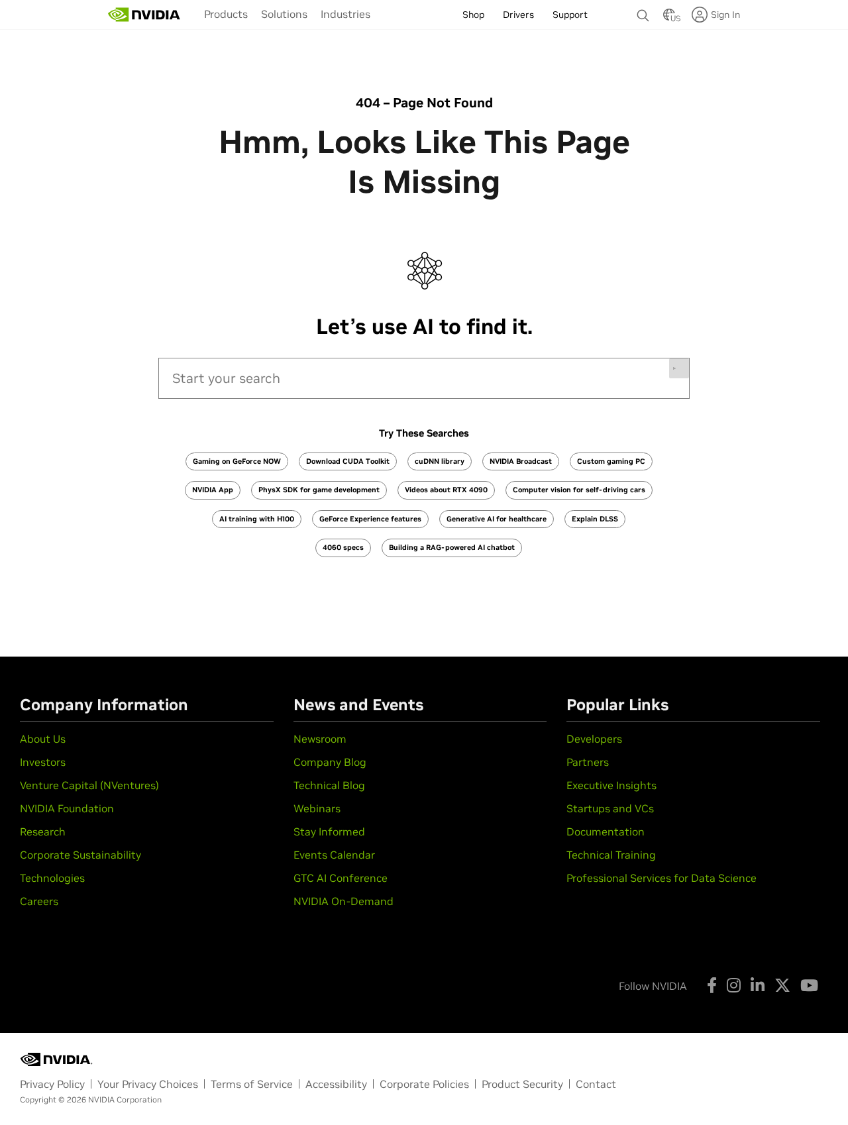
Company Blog (329, 762)
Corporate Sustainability (80, 854)
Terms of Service (252, 1084)
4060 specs (343, 547)
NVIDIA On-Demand (343, 901)
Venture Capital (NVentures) (89, 785)
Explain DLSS (595, 518)
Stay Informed (329, 831)
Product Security (522, 1084)
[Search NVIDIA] (643, 12)
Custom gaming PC (611, 461)
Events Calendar (334, 854)
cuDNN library (439, 461)
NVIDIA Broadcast (521, 461)
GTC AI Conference (340, 877)
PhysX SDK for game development (319, 489)
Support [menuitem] (570, 15)
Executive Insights (611, 785)
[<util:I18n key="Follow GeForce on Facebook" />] (712, 985)
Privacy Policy (52, 1084)
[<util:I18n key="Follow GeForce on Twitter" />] (782, 985)
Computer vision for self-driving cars (579, 489)
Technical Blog (329, 785)
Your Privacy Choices (147, 1084)
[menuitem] (225, 14)
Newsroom (319, 738)
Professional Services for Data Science (661, 877)
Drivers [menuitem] (518, 15)
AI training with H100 (256, 518)
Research (43, 831)
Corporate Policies (424, 1084)
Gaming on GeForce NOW (237, 461)
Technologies (52, 877)
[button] (669, 18)
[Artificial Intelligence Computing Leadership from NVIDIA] (144, 14)
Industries (345, 14)
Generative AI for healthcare (497, 518)
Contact (596, 1084)
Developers (594, 738)
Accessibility (336, 1084)
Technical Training (611, 854)
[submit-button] (679, 368)
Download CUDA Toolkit (348, 461)
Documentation (605, 831)
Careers (39, 901)
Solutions (284, 14)
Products (226, 14)
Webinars (317, 808)
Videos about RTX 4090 (446, 489)
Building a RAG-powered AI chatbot (452, 547)
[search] (424, 378)
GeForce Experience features (370, 518)
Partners (587, 762)
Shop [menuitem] (473, 15)
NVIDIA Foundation (67, 808)
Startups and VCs (610, 808)
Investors (43, 762)
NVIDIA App (212, 489)
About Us (43, 738)
